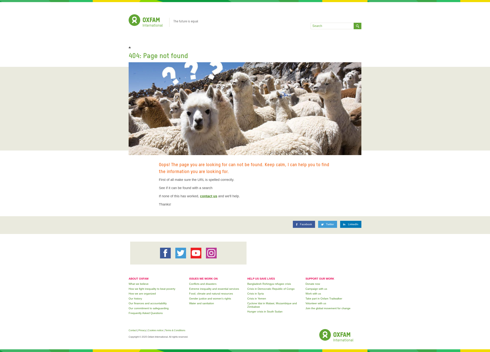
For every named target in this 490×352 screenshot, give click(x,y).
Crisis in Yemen (256, 298)
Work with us (313, 293)
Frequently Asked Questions (146, 313)
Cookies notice (155, 330)
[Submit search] (357, 26)
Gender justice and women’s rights (210, 298)
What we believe (139, 283)
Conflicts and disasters (202, 283)
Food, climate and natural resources (211, 293)
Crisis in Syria (255, 293)
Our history (135, 298)
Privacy (142, 330)
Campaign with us (316, 288)
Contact (133, 330)
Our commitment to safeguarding (149, 308)
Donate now (312, 283)
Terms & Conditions (175, 330)
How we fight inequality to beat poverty (152, 288)
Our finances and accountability (148, 303)
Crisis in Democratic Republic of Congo (271, 288)
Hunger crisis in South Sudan (265, 311)
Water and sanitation (201, 303)
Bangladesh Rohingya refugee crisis (269, 283)
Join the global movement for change (327, 308)
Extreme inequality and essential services (214, 288)
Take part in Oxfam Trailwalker (323, 298)
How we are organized (142, 293)
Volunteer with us (315, 303)
